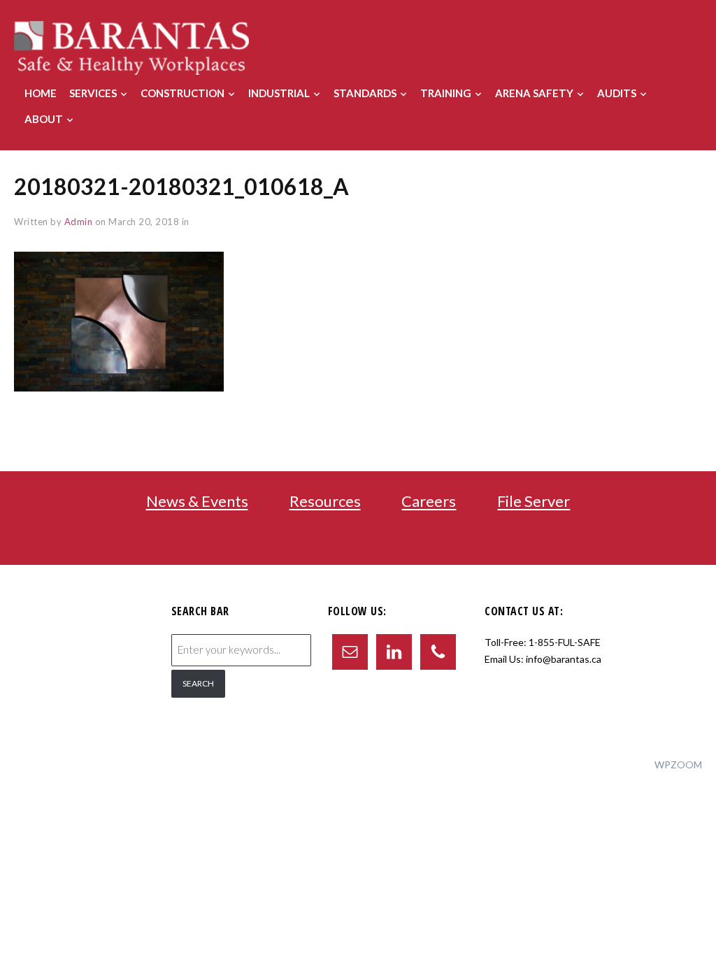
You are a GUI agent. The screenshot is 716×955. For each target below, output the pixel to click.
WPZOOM (678, 764)
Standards (365, 93)
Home (40, 93)
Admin (78, 221)
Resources (325, 501)
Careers (428, 501)
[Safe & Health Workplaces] (131, 46)
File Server (533, 501)
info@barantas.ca (563, 659)
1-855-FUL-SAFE (565, 642)
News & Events (197, 501)
